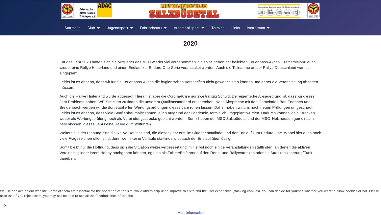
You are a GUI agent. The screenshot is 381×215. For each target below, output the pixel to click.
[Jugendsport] (130, 27)
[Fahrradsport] (164, 27)
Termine (217, 28)
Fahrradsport (151, 28)
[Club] (97, 27)
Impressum (256, 28)
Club (91, 28)
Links (235, 28)
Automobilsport (186, 28)
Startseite (73, 28)
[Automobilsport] (201, 27)
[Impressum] (267, 27)
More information (191, 213)
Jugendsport (117, 28)
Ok (5, 206)
